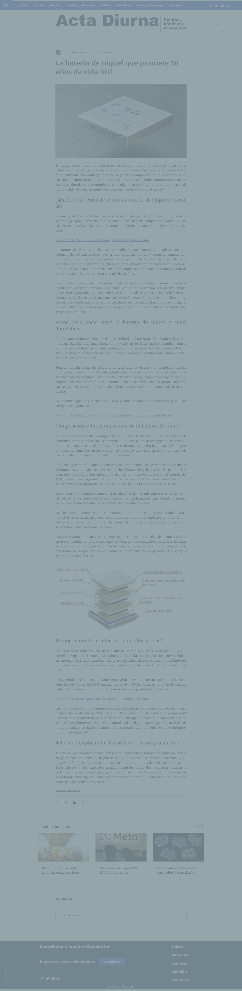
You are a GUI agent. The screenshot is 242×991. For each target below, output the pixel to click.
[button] (181, 460)
